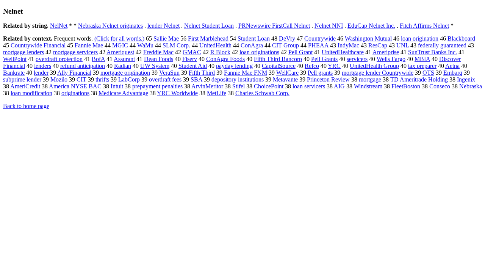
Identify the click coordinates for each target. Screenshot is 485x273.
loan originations (259, 52)
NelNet (58, 25)
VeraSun (169, 72)
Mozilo (58, 79)
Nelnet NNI (328, 25)
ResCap (377, 45)
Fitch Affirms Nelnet (424, 25)
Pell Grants (324, 59)
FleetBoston (405, 86)
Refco (312, 66)
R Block (220, 52)
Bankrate (14, 72)
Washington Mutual (368, 38)
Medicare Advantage (123, 93)
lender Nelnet (163, 25)
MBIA (422, 59)
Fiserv (189, 59)
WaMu (145, 45)
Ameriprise (385, 52)
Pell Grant (300, 52)
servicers (357, 59)
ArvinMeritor (207, 86)
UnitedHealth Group (374, 66)
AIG (339, 86)
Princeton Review (328, 79)
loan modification (31, 93)
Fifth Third (202, 72)
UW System (154, 66)
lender (41, 72)
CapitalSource (279, 66)
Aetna (452, 66)
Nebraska (470, 86)
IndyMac (348, 45)
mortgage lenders (23, 52)
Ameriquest (120, 52)
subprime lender (22, 79)
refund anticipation (82, 66)
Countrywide (320, 38)
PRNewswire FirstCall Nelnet (274, 25)
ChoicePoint (268, 86)
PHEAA (318, 45)
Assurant (124, 59)
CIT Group (285, 45)
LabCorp (129, 79)
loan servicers (309, 86)
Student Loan (254, 38)
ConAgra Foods (225, 59)
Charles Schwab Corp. (262, 93)
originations (75, 93)
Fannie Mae (89, 45)
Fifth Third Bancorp (278, 59)
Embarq (452, 72)
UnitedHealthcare (343, 52)
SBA (196, 79)
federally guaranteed (442, 45)
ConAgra (252, 45)
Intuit (117, 86)
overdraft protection (59, 59)
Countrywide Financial (38, 45)
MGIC (120, 45)
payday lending (234, 66)
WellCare (287, 72)
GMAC (192, 52)
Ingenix (466, 79)
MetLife (216, 93)
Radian (122, 66)
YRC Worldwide (177, 93)
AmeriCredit (25, 86)
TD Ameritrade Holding (419, 79)
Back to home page (26, 106)
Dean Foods (158, 59)
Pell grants (320, 72)
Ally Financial (74, 72)
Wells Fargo (391, 59)
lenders (42, 66)
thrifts (102, 79)
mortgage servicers (75, 52)
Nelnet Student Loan (209, 25)
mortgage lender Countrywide (377, 72)
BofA (98, 59)
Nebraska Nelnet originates (110, 25)
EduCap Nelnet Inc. (371, 25)
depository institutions (237, 79)
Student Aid (192, 66)
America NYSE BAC (75, 86)
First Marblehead (208, 38)
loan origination (419, 38)
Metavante (285, 79)
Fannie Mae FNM (245, 72)
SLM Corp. (176, 45)
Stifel (238, 86)
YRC (334, 66)
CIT (81, 79)
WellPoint (15, 59)
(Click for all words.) (119, 38)
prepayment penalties (157, 86)
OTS (428, 72)
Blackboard (461, 38)
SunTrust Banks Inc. (432, 52)
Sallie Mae (166, 38)
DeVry (287, 38)
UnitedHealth (215, 45)
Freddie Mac (158, 52)
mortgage (370, 79)
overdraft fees (165, 79)
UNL (402, 45)
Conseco (439, 86)
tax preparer (422, 66)
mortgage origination (125, 72)
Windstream (368, 86)
